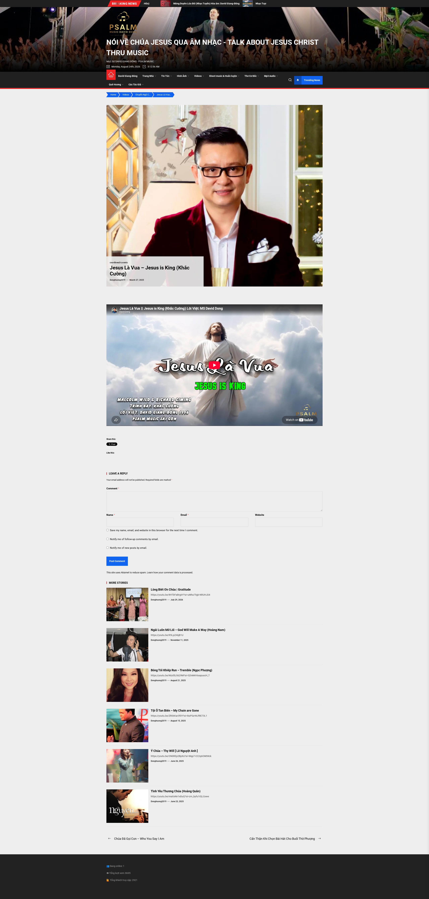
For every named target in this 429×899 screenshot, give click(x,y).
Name (110, 514)
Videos (198, 76)
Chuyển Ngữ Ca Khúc (119, 263)
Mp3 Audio (269, 76)
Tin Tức (165, 76)
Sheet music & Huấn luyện (223, 76)
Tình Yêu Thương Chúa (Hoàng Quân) (175, 791)
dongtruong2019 (117, 280)
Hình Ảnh (182, 76)
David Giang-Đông (127, 76)
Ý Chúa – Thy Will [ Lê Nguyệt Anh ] (174, 751)
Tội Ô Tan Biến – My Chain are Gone (175, 710)
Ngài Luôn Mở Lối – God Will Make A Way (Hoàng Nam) (188, 630)
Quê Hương (115, 84)
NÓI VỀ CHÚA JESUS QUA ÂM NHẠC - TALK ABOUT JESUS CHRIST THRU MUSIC (212, 47)
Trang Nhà (148, 76)
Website (259, 514)
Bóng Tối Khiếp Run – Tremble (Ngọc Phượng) (181, 670)
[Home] (111, 75)
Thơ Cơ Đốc (250, 76)
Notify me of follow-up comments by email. (134, 539)
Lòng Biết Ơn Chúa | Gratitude (171, 589)
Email (185, 514)
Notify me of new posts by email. (128, 547)
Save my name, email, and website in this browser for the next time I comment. (154, 530)
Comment (112, 488)
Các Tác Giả (135, 84)
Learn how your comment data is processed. (170, 572)
